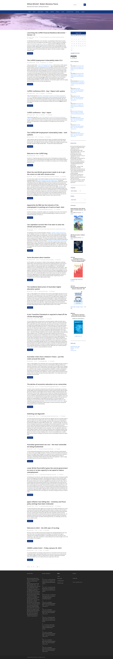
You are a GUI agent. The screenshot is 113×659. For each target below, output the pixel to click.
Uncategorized (41, 318)
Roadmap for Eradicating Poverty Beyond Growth (57, 240)
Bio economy (41, 229)
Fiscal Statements (50, 448)
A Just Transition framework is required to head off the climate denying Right (47, 315)
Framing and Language (49, 259)
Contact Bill (75, 578)
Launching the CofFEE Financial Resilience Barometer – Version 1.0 (47, 34)
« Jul (71, 50)
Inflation (46, 209)
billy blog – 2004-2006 (75, 347)
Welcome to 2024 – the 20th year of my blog (43, 528)
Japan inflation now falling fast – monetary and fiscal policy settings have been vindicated (46, 503)
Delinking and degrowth (36, 414)
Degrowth (48, 416)
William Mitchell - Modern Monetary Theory (42, 4)
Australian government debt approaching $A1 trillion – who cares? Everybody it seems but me (78, 152)
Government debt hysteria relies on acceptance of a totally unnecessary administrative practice (77, 112)
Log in (58, 576)
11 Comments (58, 209)
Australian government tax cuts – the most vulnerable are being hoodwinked (46, 445)
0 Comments (64, 176)
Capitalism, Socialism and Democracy (58, 232)
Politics (54, 37)
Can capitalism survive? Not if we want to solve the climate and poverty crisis (45, 226)
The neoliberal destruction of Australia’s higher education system (44, 288)
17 (71, 43)
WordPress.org (60, 583)
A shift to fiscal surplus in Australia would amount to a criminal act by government (78, 181)
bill (37, 37)
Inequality (57, 229)
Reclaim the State (62, 229)
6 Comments (30, 230)
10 (71, 41)
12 (76, 41)
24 (71, 45)
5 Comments (58, 506)
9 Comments (47, 530)
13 (78, 41)
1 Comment (51, 62)
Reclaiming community (60, 37)
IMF (51, 416)
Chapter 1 (82, 306)
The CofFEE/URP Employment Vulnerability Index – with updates (47, 133)
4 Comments (30, 38)
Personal (51, 37)
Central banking (42, 209)
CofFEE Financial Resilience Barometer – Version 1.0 (37, 43)
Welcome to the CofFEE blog (37, 153)
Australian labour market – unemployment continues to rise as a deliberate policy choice (78, 156)
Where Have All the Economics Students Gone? (54, 401)
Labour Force (43, 62)
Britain (39, 176)
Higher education (42, 291)
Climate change (43, 176)
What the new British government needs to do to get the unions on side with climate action (46, 173)
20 (78, 43)
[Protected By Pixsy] (74, 58)
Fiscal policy (43, 259)
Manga (46, 37)
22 (37, 567)
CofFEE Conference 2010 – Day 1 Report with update (46, 91)
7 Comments (61, 474)
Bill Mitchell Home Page (75, 346)
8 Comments (48, 137)
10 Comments (49, 318)
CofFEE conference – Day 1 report (39, 112)
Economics (42, 37)
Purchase (72, 280)
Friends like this (52, 229)
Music (48, 37)
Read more (30, 53)
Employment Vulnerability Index (44, 66)
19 (76, 43)
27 (78, 45)
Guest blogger (41, 361)
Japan (50, 506)
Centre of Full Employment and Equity (45, 65)
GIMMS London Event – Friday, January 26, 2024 (44, 548)
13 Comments (52, 361)
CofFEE (72, 349)
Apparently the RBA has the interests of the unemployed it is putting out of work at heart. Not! (45, 206)
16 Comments (49, 93)
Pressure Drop (73, 350)
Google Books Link (78, 336)
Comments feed (60, 580)
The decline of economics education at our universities (47, 384)
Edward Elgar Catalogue (75, 306)
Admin (42, 155)
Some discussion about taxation (38, 257)
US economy (56, 176)
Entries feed (59, 578)
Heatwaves (61, 185)
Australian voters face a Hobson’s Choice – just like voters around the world (45, 358)
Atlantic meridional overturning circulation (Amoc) (47, 180)
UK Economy (54, 474)
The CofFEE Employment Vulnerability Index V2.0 (44, 60)
